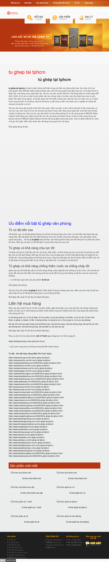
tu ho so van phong (82, 320)
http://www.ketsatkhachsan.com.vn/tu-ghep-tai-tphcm (31, 445)
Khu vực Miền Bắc (74, 540)
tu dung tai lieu (41, 320)
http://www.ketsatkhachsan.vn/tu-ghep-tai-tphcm (29, 448)
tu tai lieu (69, 317)
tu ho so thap (32, 317)
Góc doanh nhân (42, 3)
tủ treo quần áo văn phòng (77, 521)
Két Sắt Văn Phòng (54, 542)
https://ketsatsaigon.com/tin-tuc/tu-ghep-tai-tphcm (29, 370)
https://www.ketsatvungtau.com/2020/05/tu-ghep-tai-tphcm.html (35, 373)
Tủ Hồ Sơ (12, 540)
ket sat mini (13, 324)
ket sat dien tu (45, 326)
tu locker (24, 320)
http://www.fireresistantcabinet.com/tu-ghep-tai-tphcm (31, 424)
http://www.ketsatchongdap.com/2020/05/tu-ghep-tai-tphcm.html (35, 453)
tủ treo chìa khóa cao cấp (32, 492)
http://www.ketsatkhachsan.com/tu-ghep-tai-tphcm (30, 442)
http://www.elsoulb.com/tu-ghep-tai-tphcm (26, 434)
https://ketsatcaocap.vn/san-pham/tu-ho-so (27, 341)
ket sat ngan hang (26, 324)
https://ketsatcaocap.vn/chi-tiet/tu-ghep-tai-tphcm (29, 357)
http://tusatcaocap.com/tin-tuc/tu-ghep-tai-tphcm (29, 386)
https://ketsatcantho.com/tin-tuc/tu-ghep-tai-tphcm (30, 360)
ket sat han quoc (58, 324)
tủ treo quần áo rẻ (31, 521)
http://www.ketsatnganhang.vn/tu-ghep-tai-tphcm (29, 418)
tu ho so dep (44, 317)
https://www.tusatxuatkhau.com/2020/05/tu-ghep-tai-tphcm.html (35, 408)
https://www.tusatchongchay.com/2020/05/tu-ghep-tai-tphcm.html (36, 405)
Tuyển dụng (88, 3)
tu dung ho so (54, 320)
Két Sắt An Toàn (14, 545)
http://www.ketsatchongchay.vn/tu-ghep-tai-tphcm (29, 450)
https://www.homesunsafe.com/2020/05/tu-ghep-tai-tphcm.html (35, 392)
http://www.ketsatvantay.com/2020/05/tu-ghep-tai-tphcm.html (34, 456)
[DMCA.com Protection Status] (8, 560)
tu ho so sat (79, 317)
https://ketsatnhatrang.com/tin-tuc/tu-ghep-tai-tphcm (30, 368)
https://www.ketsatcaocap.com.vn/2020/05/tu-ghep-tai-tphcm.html (36, 378)
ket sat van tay (58, 326)
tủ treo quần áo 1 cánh (31, 507)
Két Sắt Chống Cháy (16, 550)
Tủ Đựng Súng (14, 542)
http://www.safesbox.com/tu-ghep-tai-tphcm (27, 440)
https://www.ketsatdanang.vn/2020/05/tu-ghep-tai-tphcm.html (34, 394)
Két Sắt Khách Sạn (15, 547)
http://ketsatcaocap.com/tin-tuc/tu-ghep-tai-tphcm (29, 389)
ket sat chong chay (74, 324)
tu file (31, 320)
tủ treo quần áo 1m (77, 492)
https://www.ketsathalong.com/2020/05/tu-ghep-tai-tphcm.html (35, 363)
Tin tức (77, 3)
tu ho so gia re (67, 320)
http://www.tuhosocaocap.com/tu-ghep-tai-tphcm (29, 432)
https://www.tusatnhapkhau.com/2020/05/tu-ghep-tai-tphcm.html (35, 410)
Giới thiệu (28, 3)
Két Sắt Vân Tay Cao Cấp (18, 552)
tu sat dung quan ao (17, 317)
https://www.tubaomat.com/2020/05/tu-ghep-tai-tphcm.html (33, 400)
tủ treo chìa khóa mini (31, 478)
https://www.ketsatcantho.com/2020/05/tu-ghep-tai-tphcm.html (35, 384)
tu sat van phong (57, 317)
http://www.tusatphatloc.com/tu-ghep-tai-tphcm (28, 429)
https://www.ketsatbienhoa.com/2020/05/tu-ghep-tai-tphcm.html (35, 376)
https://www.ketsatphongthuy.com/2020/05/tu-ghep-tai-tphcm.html (36, 397)
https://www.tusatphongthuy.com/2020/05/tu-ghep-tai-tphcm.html (36, 416)
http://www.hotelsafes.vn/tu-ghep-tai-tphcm (27, 437)
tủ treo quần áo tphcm (77, 507)
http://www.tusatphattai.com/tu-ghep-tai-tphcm (28, 426)
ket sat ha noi (88, 324)
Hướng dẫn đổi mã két (61, 3)
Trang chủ (16, 3)
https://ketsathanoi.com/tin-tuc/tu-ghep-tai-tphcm (29, 365)
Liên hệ (13, 8)
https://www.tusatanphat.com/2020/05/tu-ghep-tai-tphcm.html (34, 413)
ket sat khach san (42, 324)
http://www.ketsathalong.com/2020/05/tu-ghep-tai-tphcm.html (34, 402)
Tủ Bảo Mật (51, 547)
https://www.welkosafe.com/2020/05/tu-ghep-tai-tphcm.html (33, 381)
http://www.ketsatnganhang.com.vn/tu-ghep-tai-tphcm (31, 421)
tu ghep (17, 320)
